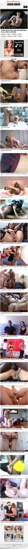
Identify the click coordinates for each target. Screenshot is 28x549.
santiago (4, 36)
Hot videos (17, 4)
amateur (4, 34)
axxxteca (9, 36)
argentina (14, 34)
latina (8, 34)
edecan (20, 36)
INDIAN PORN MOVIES (4, 548)
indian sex (10, 547)
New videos (10, 4)
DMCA (14, 545)
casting (19, 34)
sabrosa (15, 36)
